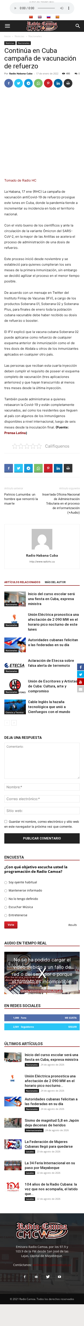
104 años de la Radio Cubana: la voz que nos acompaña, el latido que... (51, 1189)
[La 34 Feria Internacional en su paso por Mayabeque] (13, 1165)
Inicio (7, 36)
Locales (30, 1151)
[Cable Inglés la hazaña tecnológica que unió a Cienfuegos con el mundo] (15, 706)
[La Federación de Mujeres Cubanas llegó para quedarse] (13, 1144)
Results (72, 925)
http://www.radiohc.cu (42, 561)
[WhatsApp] (38, 83)
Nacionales (35, 36)
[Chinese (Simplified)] (31, 17)
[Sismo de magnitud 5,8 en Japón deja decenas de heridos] (13, 1123)
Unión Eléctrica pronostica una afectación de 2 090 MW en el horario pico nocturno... (50, 1081)
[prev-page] (7, 722)
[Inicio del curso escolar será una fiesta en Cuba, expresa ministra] (15, 598)
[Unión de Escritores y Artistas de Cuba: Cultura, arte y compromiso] (15, 686)
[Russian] (48, 17)
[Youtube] (59, 1277)
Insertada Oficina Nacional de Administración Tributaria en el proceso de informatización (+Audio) (61, 503)
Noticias (19, 36)
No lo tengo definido (23, 899)
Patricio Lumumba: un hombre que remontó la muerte (21, 499)
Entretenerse (17, 915)
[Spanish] (57, 17)
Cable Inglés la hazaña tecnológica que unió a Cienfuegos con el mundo (49, 707)
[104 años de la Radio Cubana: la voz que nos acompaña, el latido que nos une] (13, 1187)
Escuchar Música (20, 907)
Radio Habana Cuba (21, 73)
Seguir (72, 1026)
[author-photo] (42, 549)
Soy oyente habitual (22, 882)
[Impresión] (68, 83)
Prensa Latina (15, 433)
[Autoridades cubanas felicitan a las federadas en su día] (15, 645)
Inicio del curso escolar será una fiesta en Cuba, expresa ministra (51, 599)
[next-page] (14, 722)
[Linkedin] (58, 83)
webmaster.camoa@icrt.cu (52, 1265)
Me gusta (71, 1017)
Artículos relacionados (22, 582)
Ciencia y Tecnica (14, 712)
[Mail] (36, 1277)
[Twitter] (18, 83)
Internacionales (34, 1130)
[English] (40, 17)
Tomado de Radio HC (20, 180)
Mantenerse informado (25, 890)
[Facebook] (8, 83)
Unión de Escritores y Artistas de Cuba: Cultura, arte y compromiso (53, 686)
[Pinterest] (48, 83)
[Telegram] (28, 83)
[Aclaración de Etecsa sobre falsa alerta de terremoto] (15, 665)
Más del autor (55, 582)
